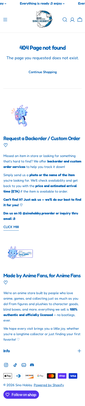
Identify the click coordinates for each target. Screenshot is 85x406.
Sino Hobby (23, 385)
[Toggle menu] (5, 19)
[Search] (64, 19)
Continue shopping (43, 72)
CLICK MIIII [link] (11, 227)
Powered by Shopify (49, 385)
